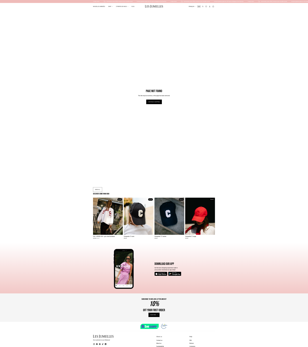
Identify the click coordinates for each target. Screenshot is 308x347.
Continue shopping (154, 102)
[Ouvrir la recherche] (203, 6)
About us (158, 343)
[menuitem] (133, 6)
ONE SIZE (108, 232)
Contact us (159, 340)
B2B (199, 6)
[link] (110, 6)
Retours (191, 343)
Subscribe (153, 315)
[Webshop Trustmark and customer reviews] (154, 326)
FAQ (190, 340)
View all (97, 189)
